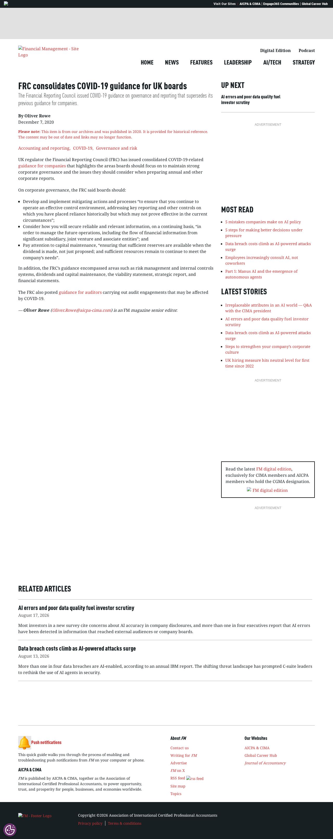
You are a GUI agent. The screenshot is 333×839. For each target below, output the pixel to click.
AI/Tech (272, 63)
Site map (177, 786)
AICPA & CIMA (250, 4)
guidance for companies (42, 166)
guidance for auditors (80, 292)
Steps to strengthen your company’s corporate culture (267, 349)
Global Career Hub (315, 4)
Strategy (304, 63)
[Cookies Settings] (9, 829)
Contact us (179, 747)
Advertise (178, 762)
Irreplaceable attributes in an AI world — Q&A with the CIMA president (268, 308)
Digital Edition (275, 50)
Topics (175, 793)
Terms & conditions (124, 823)
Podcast (307, 50)
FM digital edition (273, 469)
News (172, 63)
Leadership (238, 63)
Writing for (183, 755)
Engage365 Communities (281, 4)
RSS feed (178, 778)
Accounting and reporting (43, 148)
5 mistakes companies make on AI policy (263, 221)
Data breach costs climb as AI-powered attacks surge (268, 335)
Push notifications (46, 742)
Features (201, 63)
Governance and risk (116, 148)
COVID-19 (82, 148)
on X (177, 770)
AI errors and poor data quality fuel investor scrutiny (250, 100)
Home (147, 63)
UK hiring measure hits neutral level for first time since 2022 (267, 363)
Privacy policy (90, 823)
